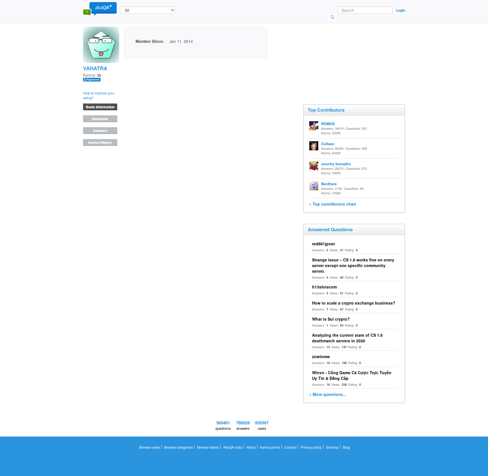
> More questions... (327, 394)
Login (400, 10)
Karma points (270, 447)
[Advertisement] (345, 55)
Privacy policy (311, 447)
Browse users (149, 447)
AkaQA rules (232, 447)
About (251, 447)
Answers (100, 130)
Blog (346, 447)
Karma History (100, 142)
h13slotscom (324, 287)
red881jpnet (323, 243)
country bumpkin (336, 163)
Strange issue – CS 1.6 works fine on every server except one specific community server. (353, 265)
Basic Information (100, 106)
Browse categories (178, 447)
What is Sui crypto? (331, 319)
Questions (100, 118)
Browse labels (208, 447)
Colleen (327, 143)
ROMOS (328, 123)
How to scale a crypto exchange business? (353, 303)
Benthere (329, 183)
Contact (290, 447)
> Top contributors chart (332, 204)
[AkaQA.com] (100, 8)
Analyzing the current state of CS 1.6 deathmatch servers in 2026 (347, 337)
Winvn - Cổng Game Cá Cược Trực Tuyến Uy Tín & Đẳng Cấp (351, 375)
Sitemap (332, 447)
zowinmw (321, 356)
